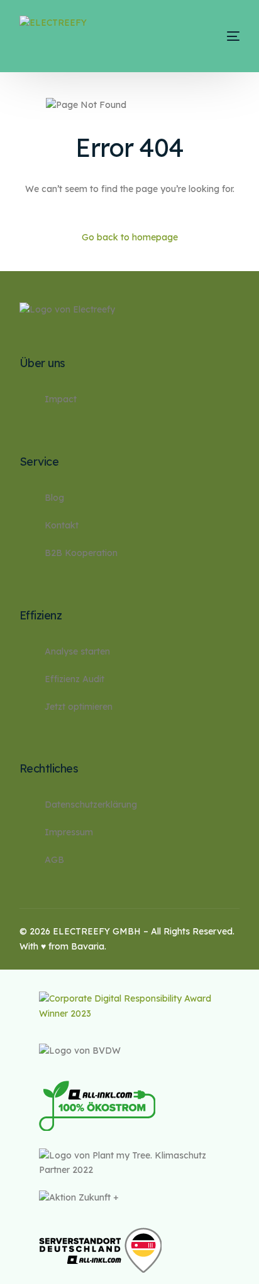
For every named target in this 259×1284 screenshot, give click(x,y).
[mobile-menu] (219, 36)
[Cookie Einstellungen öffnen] (23, 1268)
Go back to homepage (130, 237)
